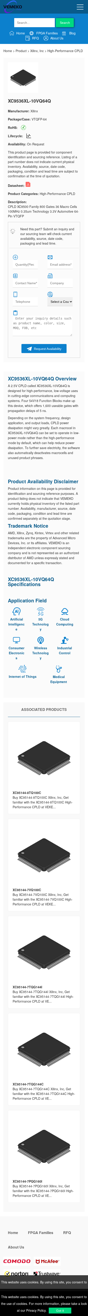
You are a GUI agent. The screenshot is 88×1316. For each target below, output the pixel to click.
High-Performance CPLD (65, 50)
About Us (56, 38)
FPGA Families (46, 33)
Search (65, 22)
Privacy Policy (35, 1310)
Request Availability (47, 349)
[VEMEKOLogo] (12, 12)
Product (21, 50)
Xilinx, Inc (37, 50)
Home (20, 33)
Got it (60, 1310)
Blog (72, 33)
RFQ (35, 38)
